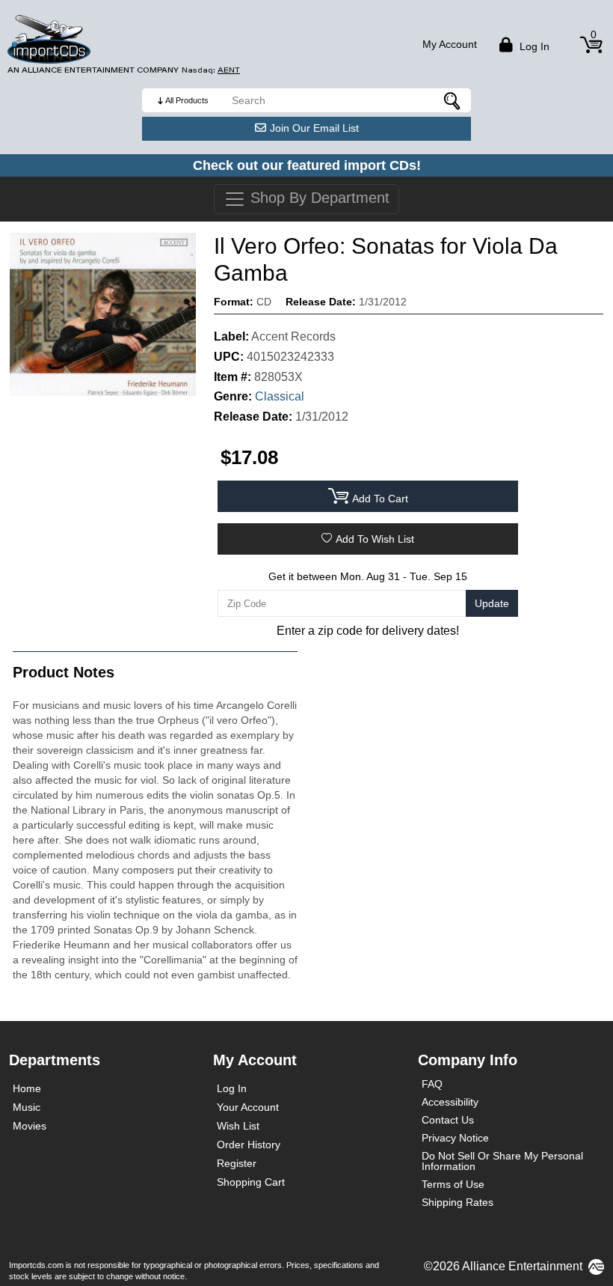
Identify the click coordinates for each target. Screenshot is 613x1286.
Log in (533, 46)
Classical (279, 396)
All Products (187, 100)
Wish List (238, 1126)
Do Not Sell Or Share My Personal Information (502, 1161)
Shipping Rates (457, 1202)
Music (26, 1107)
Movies (29, 1126)
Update (492, 603)
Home (27, 1088)
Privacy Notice (455, 1138)
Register (236, 1163)
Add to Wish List (375, 539)
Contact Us (448, 1120)
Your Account (248, 1107)
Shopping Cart (251, 1182)
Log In (232, 1088)
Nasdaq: (211, 70)
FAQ (432, 1084)
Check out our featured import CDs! (307, 165)
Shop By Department (317, 197)
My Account (449, 44)
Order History (248, 1145)
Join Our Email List (314, 128)
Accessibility (450, 1102)
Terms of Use (453, 1184)
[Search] (452, 100)
